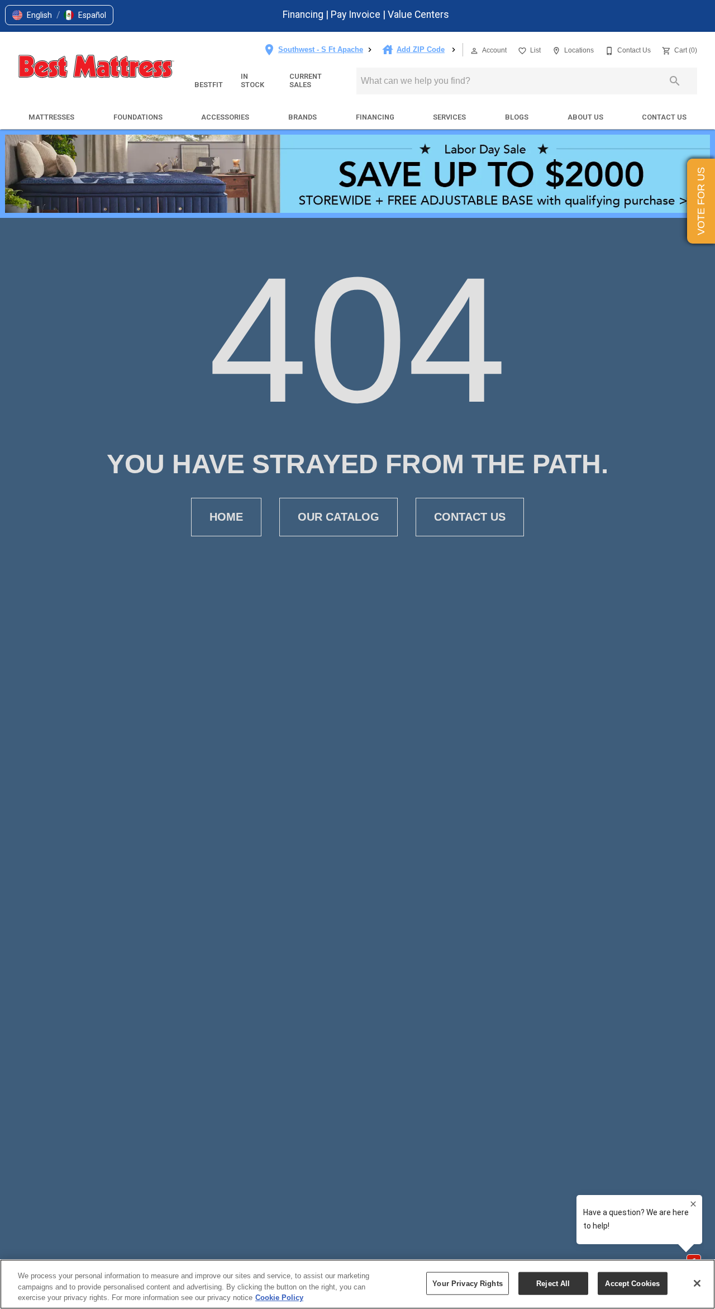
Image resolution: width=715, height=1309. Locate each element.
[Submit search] (675, 81)
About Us (585, 117)
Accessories (225, 117)
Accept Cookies (632, 1283)
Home (226, 517)
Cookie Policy (279, 1297)
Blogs (516, 117)
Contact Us (664, 117)
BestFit (208, 84)
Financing (304, 14)
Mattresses (51, 117)
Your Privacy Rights (467, 1283)
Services (449, 117)
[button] (32, 15)
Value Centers (418, 14)
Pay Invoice (357, 14)
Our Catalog (338, 517)
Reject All (553, 1283)
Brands (302, 117)
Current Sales (305, 80)
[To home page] (96, 67)
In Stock (252, 80)
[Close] (697, 1283)
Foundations (138, 117)
